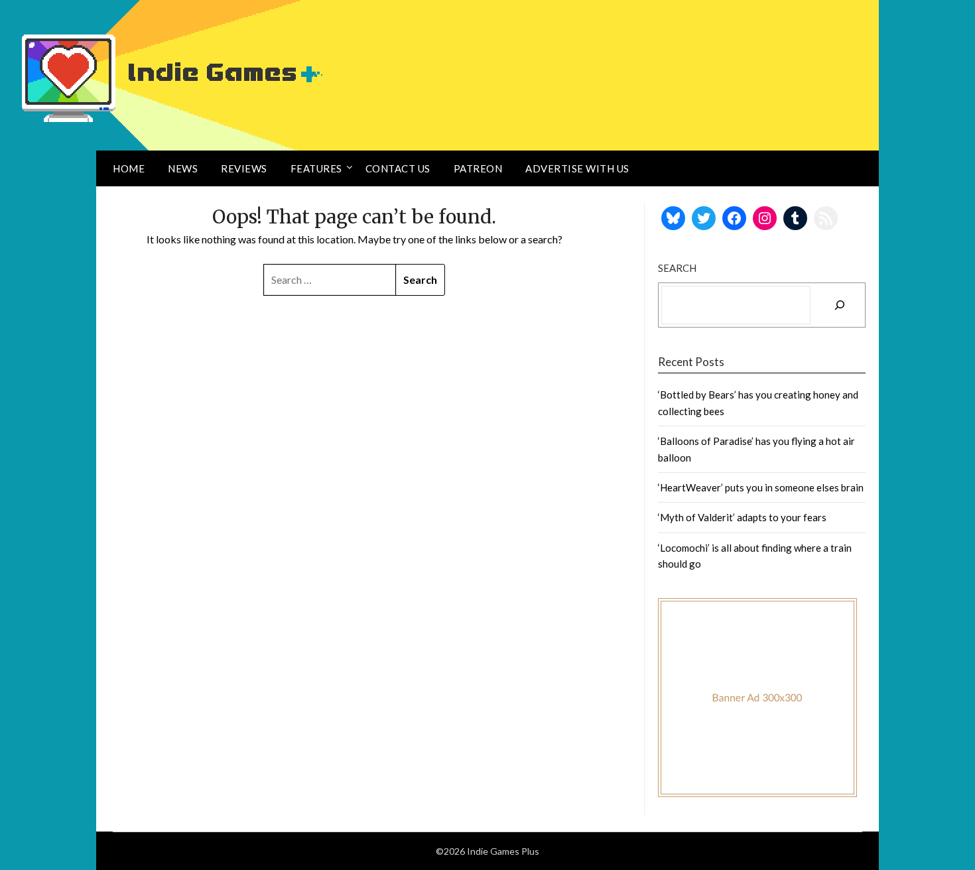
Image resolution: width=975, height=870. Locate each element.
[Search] (839, 305)
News (183, 168)
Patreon (478, 168)
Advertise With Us (577, 168)
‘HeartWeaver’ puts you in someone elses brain (761, 487)
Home (129, 168)
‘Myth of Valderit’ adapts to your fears (742, 517)
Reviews (244, 168)
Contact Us (397, 168)
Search (677, 268)
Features (316, 168)
